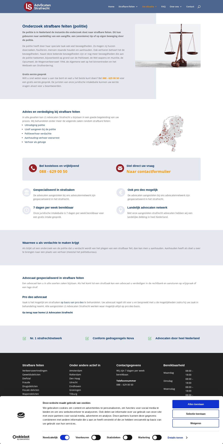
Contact (190, 6)
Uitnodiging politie (35, 125)
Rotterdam (75, 374)
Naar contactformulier (149, 171)
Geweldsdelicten (31, 374)
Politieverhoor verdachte (38, 133)
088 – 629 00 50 (124, 384)
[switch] (96, 437)
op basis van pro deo (72, 302)
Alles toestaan (196, 404)
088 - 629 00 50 (111, 78)
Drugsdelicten (30, 386)
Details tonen (175, 437)
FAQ (163, 6)
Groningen (75, 390)
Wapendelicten (30, 393)
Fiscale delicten (30, 390)
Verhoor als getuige (35, 142)
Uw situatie (148, 6)
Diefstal (26, 378)
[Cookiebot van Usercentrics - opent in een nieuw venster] (21, 437)
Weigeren (195, 423)
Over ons (174, 6)
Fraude (26, 382)
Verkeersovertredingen (34, 370)
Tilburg (73, 393)
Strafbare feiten (127, 6)
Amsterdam (75, 370)
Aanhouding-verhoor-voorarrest (42, 137)
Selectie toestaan (196, 413)
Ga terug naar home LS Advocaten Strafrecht (47, 312)
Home (111, 6)
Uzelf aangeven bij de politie (40, 129)
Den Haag (74, 378)
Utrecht (73, 382)
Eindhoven (75, 386)
